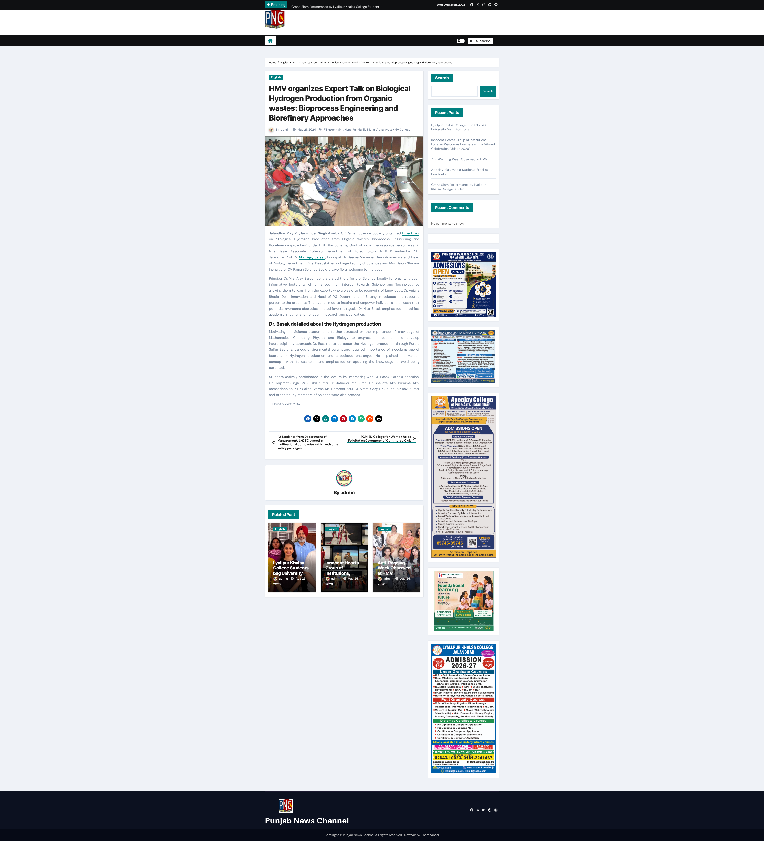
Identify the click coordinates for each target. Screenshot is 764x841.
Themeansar (430, 835)
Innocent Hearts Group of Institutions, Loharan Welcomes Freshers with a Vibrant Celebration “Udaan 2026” (463, 144)
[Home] (270, 41)
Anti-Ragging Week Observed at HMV (394, 568)
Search (442, 77)
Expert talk (333, 130)
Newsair (410, 835)
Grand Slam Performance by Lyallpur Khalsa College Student (458, 187)
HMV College (401, 130)
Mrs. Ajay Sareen (312, 257)
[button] (497, 41)
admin (285, 130)
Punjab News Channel (290, 32)
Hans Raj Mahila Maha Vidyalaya (367, 130)
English (276, 77)
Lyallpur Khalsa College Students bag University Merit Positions (291, 570)
